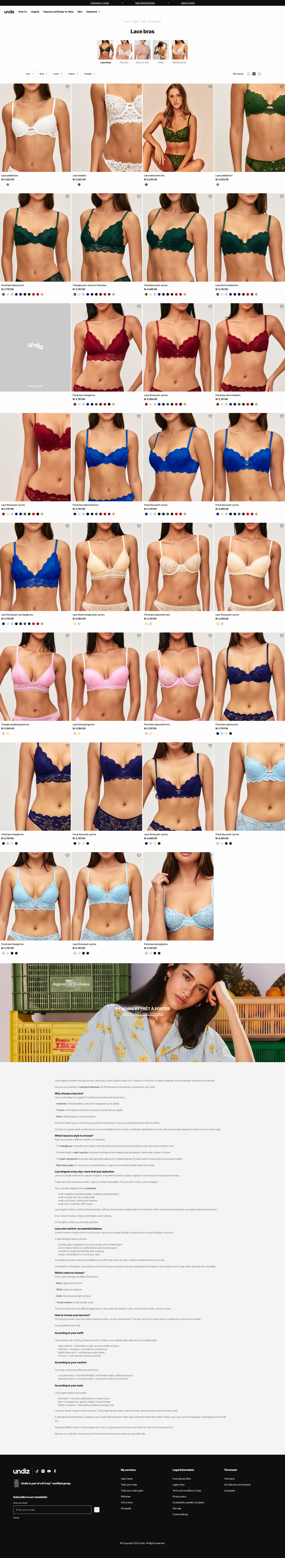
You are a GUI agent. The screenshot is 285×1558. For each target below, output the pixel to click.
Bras (143, 21)
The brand (229, 1478)
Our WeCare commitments (237, 1484)
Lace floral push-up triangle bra (17, 614)
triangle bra (66, 1146)
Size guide (126, 1508)
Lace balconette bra (154, 175)
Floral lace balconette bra (85, 504)
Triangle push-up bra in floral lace (90, 285)
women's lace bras (89, 1087)
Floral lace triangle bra (84, 395)
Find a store (127, 1502)
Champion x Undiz (99, 2)
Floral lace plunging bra (156, 944)
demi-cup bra (80, 1152)
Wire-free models (65, 1165)
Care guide (229, 1490)
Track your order (129, 1484)
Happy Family (188, 2)
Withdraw (126, 1496)
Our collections (154, 21)
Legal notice (178, 1484)
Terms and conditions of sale (187, 1490)
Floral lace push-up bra (155, 285)
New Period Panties (145, 2)
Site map (177, 1508)
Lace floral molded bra (227, 285)
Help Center (127, 1478)
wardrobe (91, 1188)
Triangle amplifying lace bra (15, 724)
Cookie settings (180, 1514)
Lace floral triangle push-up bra (88, 614)
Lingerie (135, 21)
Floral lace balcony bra (12, 285)
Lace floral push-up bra (156, 395)
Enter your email (20, 1503)
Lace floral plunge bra (84, 724)
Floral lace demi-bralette (228, 395)
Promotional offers (182, 1478)
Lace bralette (79, 175)
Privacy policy (179, 1496)
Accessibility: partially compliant (188, 1502)
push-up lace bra (69, 1158)
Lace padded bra (9, 175)
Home (126, 21)
